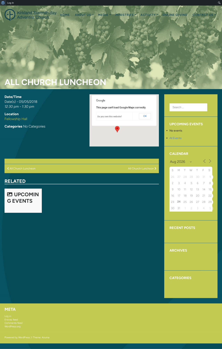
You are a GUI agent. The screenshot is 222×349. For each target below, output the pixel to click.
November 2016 (179, 262)
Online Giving (175, 15)
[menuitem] (3, 3)
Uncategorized (178, 289)
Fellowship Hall (16, 119)
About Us (83, 15)
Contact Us (203, 15)
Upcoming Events (23, 197)
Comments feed (13, 323)
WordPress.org (12, 326)
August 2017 (177, 257)
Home (65, 15)
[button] (117, 129)
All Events (175, 138)
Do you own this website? (109, 116)
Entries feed (11, 319)
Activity (148, 15)
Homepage (176, 284)
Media (103, 15)
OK (145, 116)
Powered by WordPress (17, 337)
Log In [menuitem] (10, 2)
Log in (8, 316)
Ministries (124, 15)
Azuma (45, 337)
